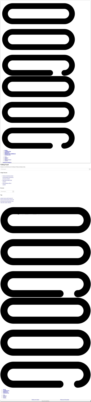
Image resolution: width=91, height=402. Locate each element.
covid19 (7, 198)
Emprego (1, 199)
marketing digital (4, 201)
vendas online (2, 202)
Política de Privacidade (64, 399)
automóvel (2, 198)
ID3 (13, 199)
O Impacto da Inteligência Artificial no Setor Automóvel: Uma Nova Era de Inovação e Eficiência (8, 177)
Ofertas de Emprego (7, 162)
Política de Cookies (35, 399)
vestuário (6, 202)
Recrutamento (9, 201)
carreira (5, 198)
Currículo (10, 198)
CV (12, 198)
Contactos (7, 154)
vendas (12, 201)
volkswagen (9, 202)
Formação (7, 199)
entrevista (4, 199)
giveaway (11, 199)
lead (1, 201)
